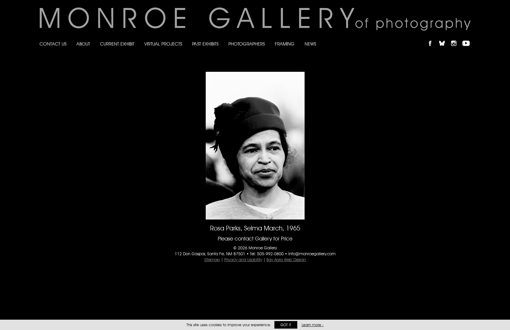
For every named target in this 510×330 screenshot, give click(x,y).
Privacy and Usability (243, 259)
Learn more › (312, 325)
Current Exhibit (117, 44)
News (310, 44)
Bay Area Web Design (286, 259)
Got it (285, 325)
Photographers (246, 44)
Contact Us (53, 44)
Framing (285, 44)
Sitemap (212, 259)
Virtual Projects (163, 44)
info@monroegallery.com (312, 253)
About (83, 44)
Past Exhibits (205, 44)
